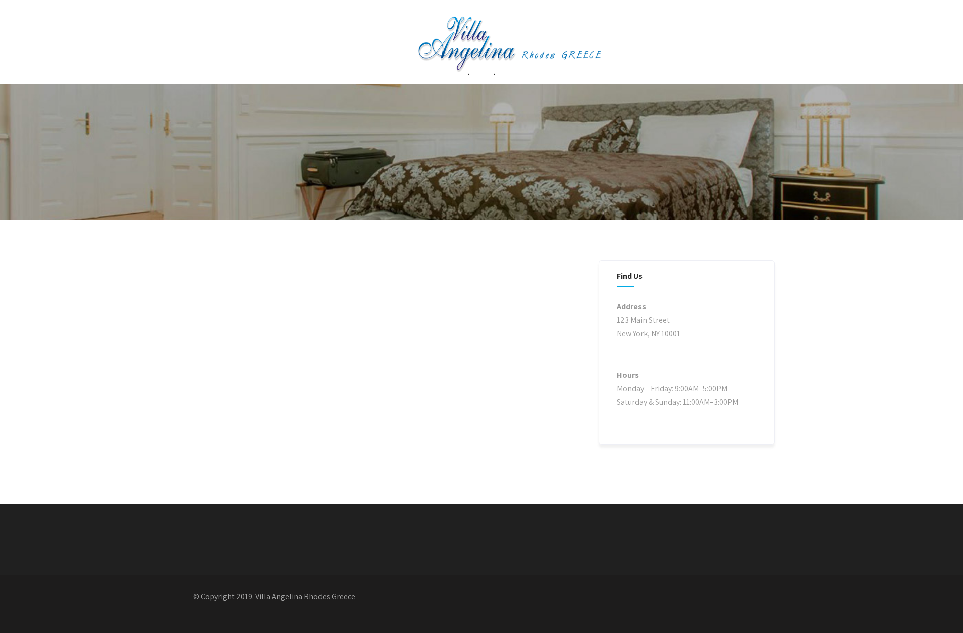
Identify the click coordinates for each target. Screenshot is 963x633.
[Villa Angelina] (485, 53)
